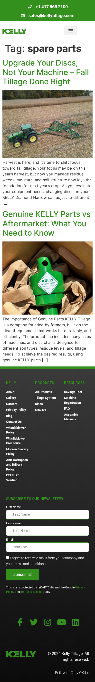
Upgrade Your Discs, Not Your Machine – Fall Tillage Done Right (45, 72)
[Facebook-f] (20, 622)
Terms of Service (31, 592)
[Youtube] (61, 622)
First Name (13, 507)
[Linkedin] (75, 622)
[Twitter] (34, 622)
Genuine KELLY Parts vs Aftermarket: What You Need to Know (46, 223)
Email (10, 539)
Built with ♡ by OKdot (72, 673)
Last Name (13, 523)
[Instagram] (48, 622)
